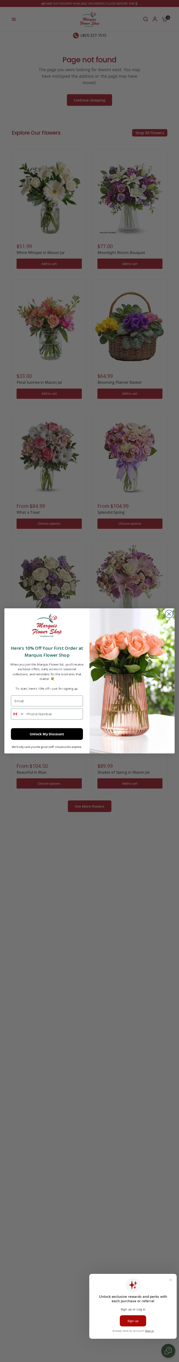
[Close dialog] (169, 614)
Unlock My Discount (47, 734)
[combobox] (17, 714)
